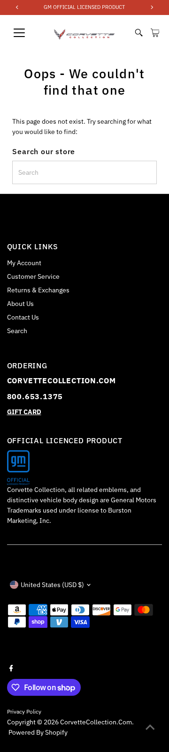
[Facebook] (11, 667)
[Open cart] (155, 33)
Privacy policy (24, 711)
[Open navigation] (25, 33)
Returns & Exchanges (38, 290)
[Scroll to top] (150, 726)
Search (17, 331)
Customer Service (33, 276)
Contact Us (23, 317)
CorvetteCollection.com (96, 722)
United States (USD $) (52, 585)
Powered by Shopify (38, 732)
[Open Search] (139, 33)
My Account (24, 263)
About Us (20, 303)
